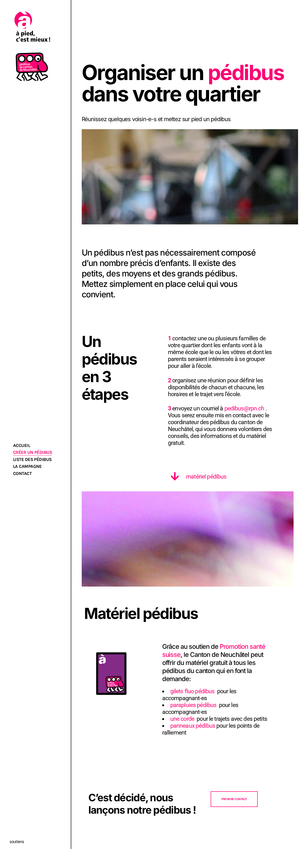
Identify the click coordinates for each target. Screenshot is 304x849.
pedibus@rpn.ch (244, 408)
